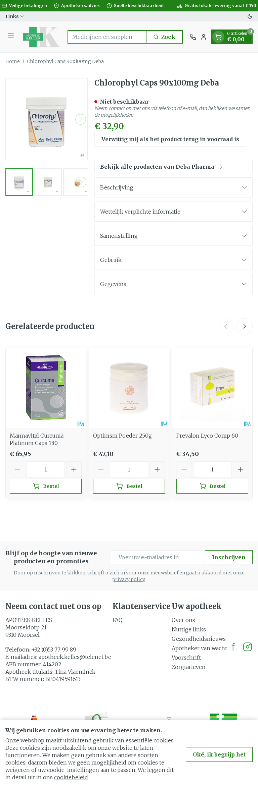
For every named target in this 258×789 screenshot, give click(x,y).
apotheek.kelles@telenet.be (75, 657)
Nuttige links (189, 629)
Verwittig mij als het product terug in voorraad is (170, 139)
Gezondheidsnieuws (199, 638)
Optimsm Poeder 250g (122, 435)
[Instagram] (248, 647)
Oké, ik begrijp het (219, 754)
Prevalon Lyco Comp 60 (207, 435)
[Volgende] (80, 119)
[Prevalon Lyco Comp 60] (212, 388)
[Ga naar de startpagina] (42, 37)
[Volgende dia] (244, 326)
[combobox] (107, 37)
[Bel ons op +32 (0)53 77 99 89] (192, 37)
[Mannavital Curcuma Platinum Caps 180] (46, 388)
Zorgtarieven (189, 667)
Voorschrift (186, 657)
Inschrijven (229, 557)
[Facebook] (233, 647)
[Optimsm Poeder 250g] (129, 388)
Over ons (183, 620)
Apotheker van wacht (199, 648)
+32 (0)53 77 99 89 (54, 649)
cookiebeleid (71, 777)
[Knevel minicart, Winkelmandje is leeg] (218, 37)
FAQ (118, 620)
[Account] (203, 37)
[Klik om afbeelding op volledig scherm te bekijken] (46, 119)
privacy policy (128, 579)
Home (12, 61)
